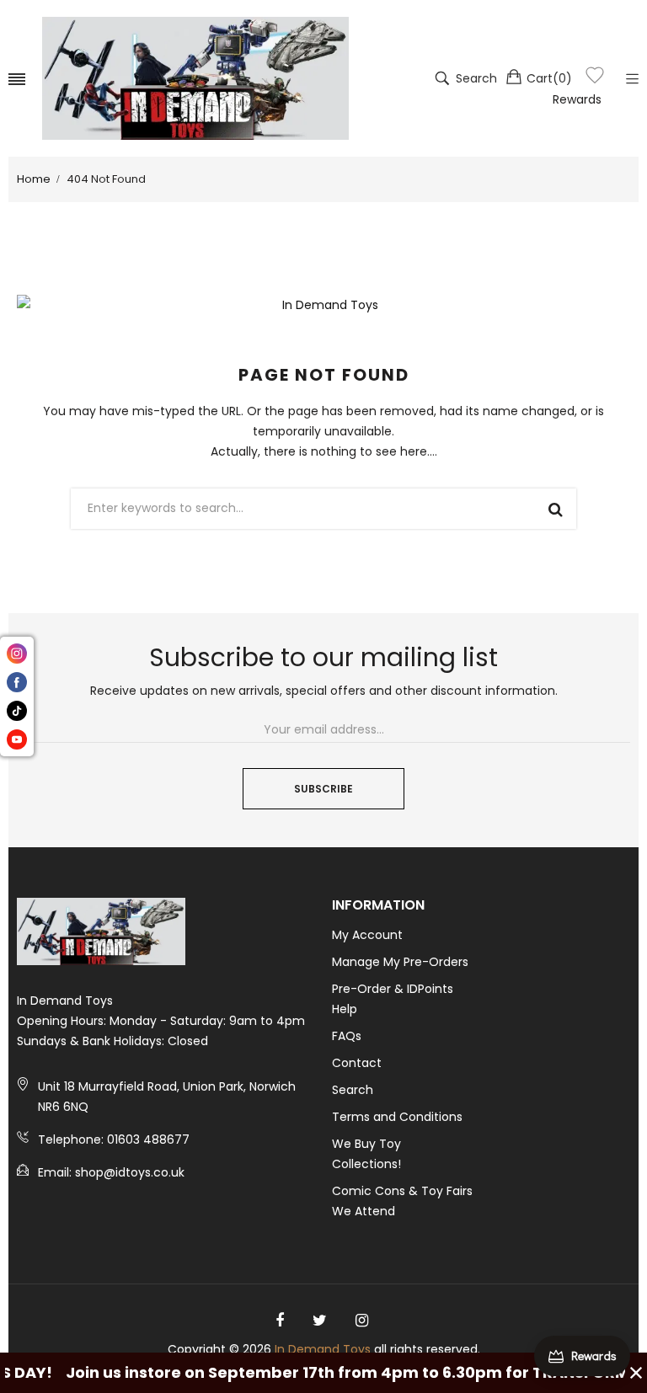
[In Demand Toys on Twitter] (319, 1320)
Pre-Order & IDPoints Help (392, 998)
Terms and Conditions (397, 1116)
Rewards (577, 99)
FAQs (346, 1035)
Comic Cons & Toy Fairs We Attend (402, 1201)
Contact (357, 1062)
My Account (367, 934)
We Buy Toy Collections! (366, 1153)
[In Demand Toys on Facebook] (279, 1320)
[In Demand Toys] (195, 78)
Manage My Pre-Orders (400, 961)
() (549, 78)
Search (352, 1089)
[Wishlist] (595, 78)
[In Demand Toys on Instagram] (361, 1320)
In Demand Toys (323, 1349)
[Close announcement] (636, 1373)
